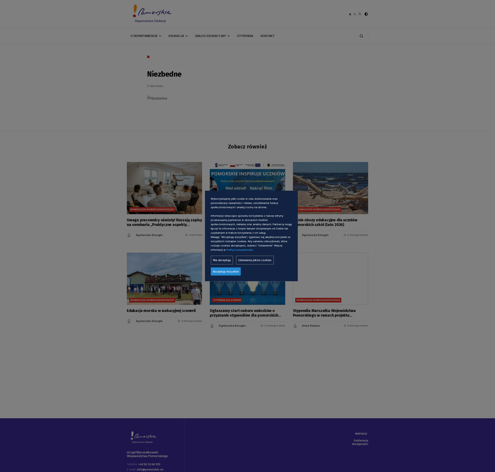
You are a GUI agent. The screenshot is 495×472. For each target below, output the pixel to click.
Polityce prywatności (239, 249)
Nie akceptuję (222, 260)
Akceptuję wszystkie (226, 271)
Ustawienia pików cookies (254, 260)
